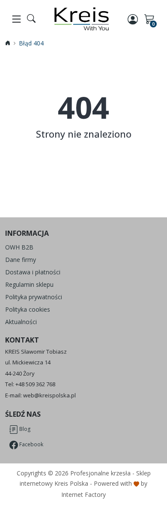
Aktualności (21, 322)
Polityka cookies (27, 309)
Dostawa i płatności (32, 272)
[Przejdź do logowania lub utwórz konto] (133, 18)
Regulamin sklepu (29, 284)
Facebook (30, 444)
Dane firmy (20, 260)
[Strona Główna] (81, 19)
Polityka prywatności (33, 297)
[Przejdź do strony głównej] (7, 43)
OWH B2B (19, 247)
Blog (24, 429)
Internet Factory (83, 494)
